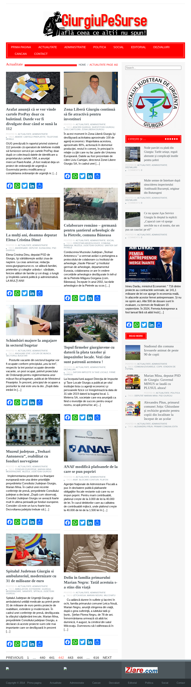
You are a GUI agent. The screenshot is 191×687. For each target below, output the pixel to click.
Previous (14, 657)
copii (159, 367)
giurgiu (46, 589)
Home (82, 64)
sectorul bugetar (16, 356)
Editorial (138, 47)
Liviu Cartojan (72, 129)
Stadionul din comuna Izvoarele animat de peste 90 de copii (161, 350)
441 (52, 657)
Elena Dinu (45, 248)
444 (80, 657)
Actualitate (47, 47)
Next (107, 657)
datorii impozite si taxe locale (90, 372)
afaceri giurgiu (82, 127)
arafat (18, 137)
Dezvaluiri (161, 47)
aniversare (21, 248)
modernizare (13, 471)
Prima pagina (21, 47)
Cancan (21, 53)
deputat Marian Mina (146, 396)
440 (42, 657)
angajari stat (22, 353)
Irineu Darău (141, 282)
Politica (99, 47)
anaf (75, 480)
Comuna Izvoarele (144, 367)
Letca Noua (79, 595)
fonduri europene (26, 469)
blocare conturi (89, 480)
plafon (104, 480)
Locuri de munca (41, 353)
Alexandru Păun (143, 426)
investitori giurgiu (103, 127)
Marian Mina (44, 469)
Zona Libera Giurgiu (93, 129)
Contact (41, 53)
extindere (35, 589)
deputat (33, 248)
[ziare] (68, 668)
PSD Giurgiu (165, 396)
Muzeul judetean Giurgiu (89, 245)
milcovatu (109, 595)
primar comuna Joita (166, 426)
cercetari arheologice (86, 243)
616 (96, 657)
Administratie (75, 47)
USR (152, 282)
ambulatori (21, 589)
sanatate (27, 591)
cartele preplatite (35, 137)
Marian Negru (95, 595)
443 (70, 657)
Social (118, 47)
